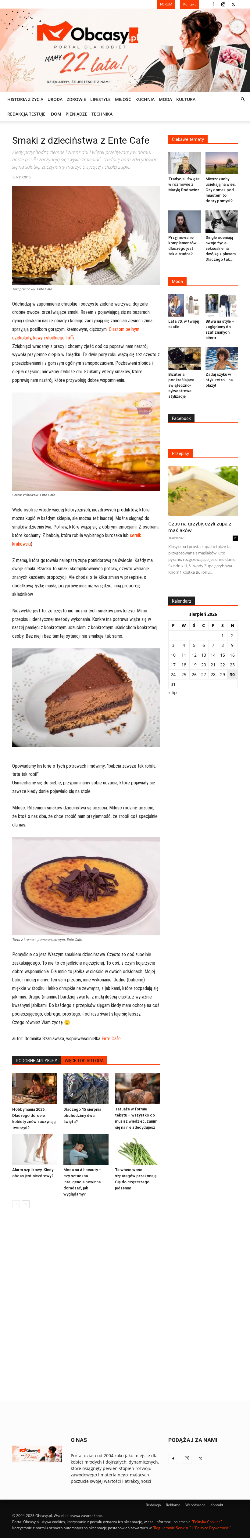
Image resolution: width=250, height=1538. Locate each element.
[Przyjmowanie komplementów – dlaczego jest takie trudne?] (184, 221)
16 (232, 655)
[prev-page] (16, 1204)
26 (194, 674)
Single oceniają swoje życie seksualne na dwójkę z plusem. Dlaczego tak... (221, 248)
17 (173, 665)
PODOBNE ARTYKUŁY (36, 1060)
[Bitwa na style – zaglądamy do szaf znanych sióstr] (221, 305)
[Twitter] (233, 4)
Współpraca (195, 1505)
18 (183, 665)
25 (183, 674)
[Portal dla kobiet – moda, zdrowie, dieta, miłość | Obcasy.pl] (125, 50)
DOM (56, 114)
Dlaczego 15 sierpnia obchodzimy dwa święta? (82, 1115)
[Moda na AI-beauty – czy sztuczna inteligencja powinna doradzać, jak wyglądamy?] (85, 1149)
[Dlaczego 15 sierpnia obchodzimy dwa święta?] (85, 1088)
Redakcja (153, 1505)
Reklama (173, 1505)
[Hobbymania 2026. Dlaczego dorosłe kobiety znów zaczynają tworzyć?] (34, 1088)
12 (194, 655)
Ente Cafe (111, 1038)
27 (203, 674)
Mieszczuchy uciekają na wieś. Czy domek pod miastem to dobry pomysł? (220, 190)
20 (203, 665)
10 (173, 655)
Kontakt (216, 1505)
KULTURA (185, 99)
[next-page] (26, 1204)
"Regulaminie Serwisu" (171, 1527)
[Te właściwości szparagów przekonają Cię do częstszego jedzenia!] (137, 1149)
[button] (242, 99)
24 (173, 674)
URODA (55, 99)
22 (222, 665)
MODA (165, 99)
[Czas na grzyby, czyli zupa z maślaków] (203, 491)
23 (232, 665)
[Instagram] (223, 4)
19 (194, 665)
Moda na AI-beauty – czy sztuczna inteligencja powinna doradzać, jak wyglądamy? (82, 1181)
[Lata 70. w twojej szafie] (184, 305)
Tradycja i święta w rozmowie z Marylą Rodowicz (183, 184)
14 (213, 655)
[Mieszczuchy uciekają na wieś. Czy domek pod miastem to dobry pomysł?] (221, 163)
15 (222, 655)
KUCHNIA (145, 99)
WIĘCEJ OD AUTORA (84, 1060)
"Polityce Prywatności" (212, 1527)
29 (222, 674)
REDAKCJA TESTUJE (26, 114)
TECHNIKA (101, 114)
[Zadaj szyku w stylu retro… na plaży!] (221, 358)
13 (203, 655)
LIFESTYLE (100, 99)
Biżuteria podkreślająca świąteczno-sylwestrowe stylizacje (181, 385)
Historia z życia (25, 99)
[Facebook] (213, 4)
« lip (172, 692)
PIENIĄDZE (76, 114)
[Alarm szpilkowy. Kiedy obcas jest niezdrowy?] (34, 1149)
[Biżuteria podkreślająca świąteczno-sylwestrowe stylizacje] (184, 358)
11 (183, 655)
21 (213, 665)
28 (213, 674)
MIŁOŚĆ (123, 99)
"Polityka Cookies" (206, 1521)
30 (232, 674)
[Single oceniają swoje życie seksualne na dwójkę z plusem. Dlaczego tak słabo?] (221, 221)
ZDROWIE (76, 99)
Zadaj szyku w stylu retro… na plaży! (219, 380)
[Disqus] (86, 1305)
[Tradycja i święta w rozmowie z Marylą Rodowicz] (184, 163)
